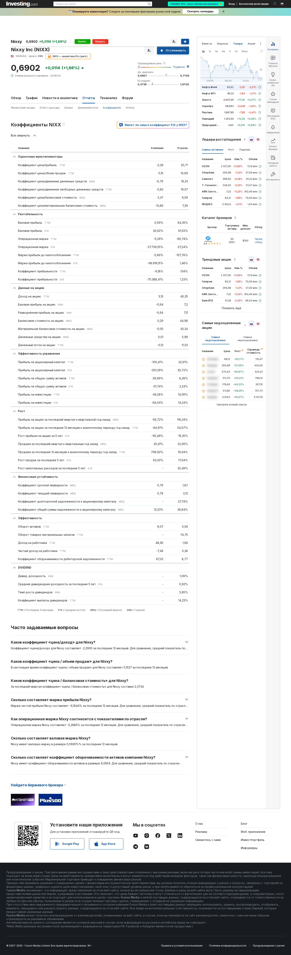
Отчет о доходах (50, 107)
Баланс (69, 107)
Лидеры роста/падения (221, 139)
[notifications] (275, 4)
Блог (244, 823)
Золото (206, 99)
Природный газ (211, 125)
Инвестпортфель (252, 839)
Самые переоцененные (248, 339)
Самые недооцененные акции (221, 325)
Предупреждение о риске (268, 945)
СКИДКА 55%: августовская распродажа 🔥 (196, 4)
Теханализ (108, 98)
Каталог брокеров (217, 218)
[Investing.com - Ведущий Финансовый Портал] (22, 4)
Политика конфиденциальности (227, 945)
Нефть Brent (209, 87)
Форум (127, 98)
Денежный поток (88, 107)
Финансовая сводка (23, 107)
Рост (231, 149)
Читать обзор (258, 241)
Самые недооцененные (215, 339)
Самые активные (212, 149)
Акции (251, 43)
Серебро (207, 106)
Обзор (16, 98)
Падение (244, 149)
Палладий (208, 118)
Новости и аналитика (60, 98)
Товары (238, 43)
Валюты (207, 43)
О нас (199, 823)
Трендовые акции (216, 259)
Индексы (222, 43)
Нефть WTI (208, 93)
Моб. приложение (253, 831)
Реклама (201, 831)
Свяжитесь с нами (208, 839)
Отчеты (130, 107)
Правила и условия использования (182, 945)
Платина (207, 112)
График (32, 98)
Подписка (179, 66)
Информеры (249, 848)
